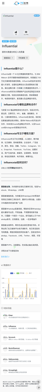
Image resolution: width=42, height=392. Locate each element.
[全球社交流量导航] (21, 3)
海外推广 (5, 41)
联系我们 (4, 257)
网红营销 (13, 41)
